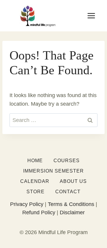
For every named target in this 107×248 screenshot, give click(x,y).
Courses (67, 160)
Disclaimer (72, 212)
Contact (68, 191)
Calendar (34, 181)
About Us (73, 181)
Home (35, 160)
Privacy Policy (26, 204)
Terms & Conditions (71, 204)
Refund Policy (38, 212)
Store (35, 191)
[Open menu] (91, 15)
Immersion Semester (53, 170)
